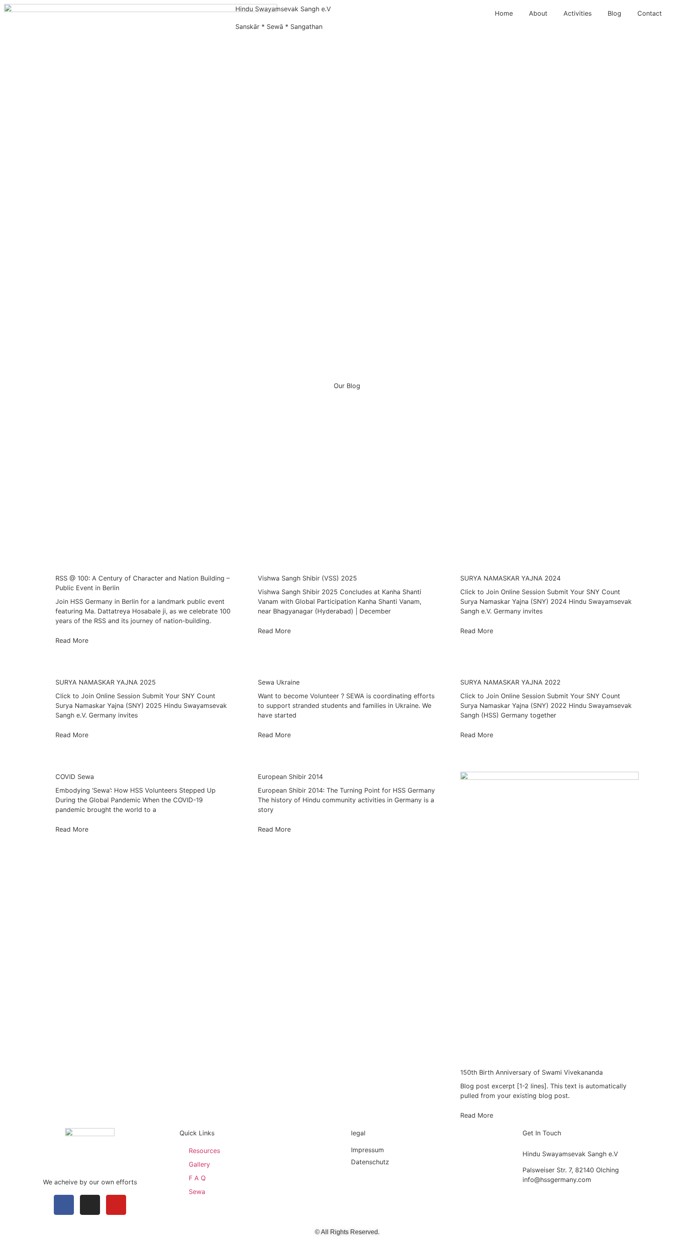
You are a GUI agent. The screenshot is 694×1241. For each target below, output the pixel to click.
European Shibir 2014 (290, 777)
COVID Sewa (74, 777)
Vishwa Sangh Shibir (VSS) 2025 (307, 578)
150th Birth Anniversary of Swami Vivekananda (531, 1072)
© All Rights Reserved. (347, 1232)
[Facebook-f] (64, 1205)
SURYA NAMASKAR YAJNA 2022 (510, 682)
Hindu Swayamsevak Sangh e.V (283, 9)
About (538, 13)
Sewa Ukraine (279, 682)
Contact (649, 13)
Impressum (367, 1150)
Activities (577, 13)
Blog (614, 13)
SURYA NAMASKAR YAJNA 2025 (105, 682)
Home (504, 13)
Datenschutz (370, 1162)
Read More (71, 640)
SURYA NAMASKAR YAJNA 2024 (510, 578)
